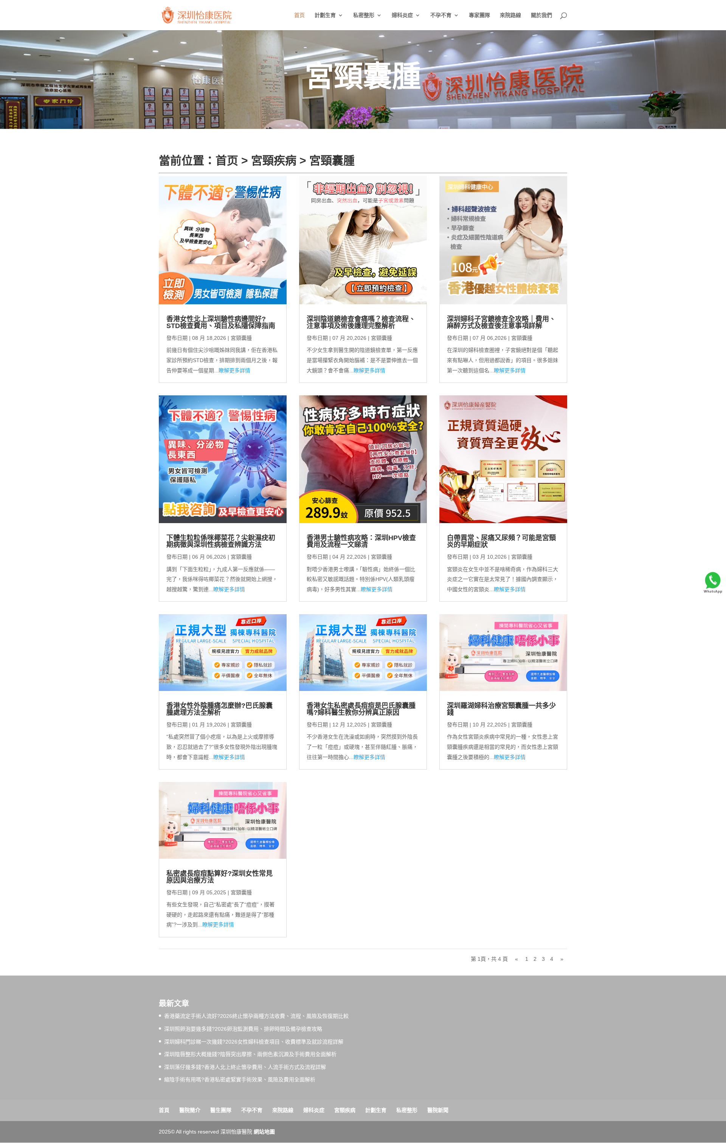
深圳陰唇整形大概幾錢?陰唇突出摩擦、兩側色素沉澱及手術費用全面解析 (250, 1054)
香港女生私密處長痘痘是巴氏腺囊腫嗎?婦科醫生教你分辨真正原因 (361, 709)
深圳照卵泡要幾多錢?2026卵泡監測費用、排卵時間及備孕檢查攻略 (243, 1029)
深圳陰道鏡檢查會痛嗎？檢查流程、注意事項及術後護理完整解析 (361, 322)
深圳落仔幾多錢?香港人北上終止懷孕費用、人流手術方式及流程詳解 (245, 1067)
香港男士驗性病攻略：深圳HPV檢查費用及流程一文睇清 (361, 541)
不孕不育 (440, 15)
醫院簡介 (189, 1110)
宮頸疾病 (273, 160)
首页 (299, 15)
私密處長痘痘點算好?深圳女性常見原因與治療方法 (219, 877)
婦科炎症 (402, 15)
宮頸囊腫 (332, 160)
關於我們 (541, 15)
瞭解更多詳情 (234, 370)
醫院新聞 (437, 1110)
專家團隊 (479, 15)
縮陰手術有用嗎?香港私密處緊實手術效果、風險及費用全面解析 (239, 1079)
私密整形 (363, 15)
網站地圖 (264, 1132)
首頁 (164, 1110)
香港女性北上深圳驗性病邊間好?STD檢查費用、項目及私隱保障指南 (220, 322)
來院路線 (510, 15)
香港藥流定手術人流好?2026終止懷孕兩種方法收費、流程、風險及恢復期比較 (256, 1016)
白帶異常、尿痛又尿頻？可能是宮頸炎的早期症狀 (501, 541)
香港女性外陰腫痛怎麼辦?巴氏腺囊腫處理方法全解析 (219, 709)
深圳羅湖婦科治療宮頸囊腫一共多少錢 (501, 709)
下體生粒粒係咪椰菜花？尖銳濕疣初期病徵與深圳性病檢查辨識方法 (220, 541)
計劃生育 (325, 15)
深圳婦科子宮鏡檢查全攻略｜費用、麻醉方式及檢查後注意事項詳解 (501, 322)
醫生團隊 (220, 1110)
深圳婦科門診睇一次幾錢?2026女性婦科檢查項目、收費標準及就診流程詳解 (253, 1042)
